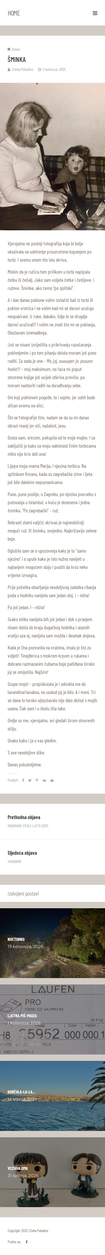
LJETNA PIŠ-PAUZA (22, 1015)
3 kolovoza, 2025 (54, 69)
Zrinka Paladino (22, 69)
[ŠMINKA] (52, 156)
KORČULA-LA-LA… (21, 1091)
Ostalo (16, 49)
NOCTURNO (16, 939)
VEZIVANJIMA (18, 1168)
